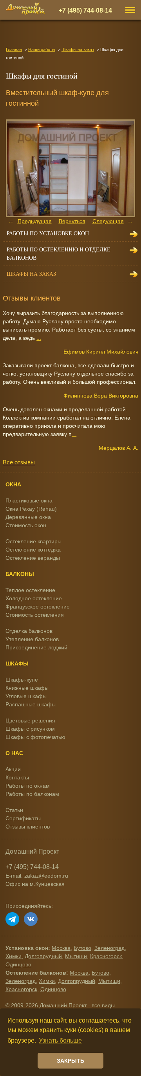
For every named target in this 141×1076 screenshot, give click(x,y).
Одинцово (18, 964)
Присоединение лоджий (36, 647)
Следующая (108, 221)
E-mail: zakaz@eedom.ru (36, 876)
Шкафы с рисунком (30, 729)
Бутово (82, 948)
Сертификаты (23, 818)
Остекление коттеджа (33, 549)
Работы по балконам (32, 794)
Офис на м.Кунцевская (35, 884)
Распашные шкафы (30, 704)
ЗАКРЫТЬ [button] (70, 1061)
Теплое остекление (30, 590)
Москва (61, 948)
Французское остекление (37, 606)
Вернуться (72, 221)
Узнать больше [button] (60, 1040)
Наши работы (41, 49)
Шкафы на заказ (77, 49)
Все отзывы (19, 462)
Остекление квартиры (33, 541)
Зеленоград (109, 948)
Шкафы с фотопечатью (35, 737)
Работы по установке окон (48, 233)
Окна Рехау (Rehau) (31, 509)
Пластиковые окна (28, 500)
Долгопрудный (43, 956)
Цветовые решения (30, 720)
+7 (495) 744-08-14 (85, 10)
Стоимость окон (25, 525)
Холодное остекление (33, 598)
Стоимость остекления (34, 615)
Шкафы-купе (21, 679)
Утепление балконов (32, 639)
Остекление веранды (32, 558)
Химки (13, 956)
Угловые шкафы (26, 696)
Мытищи (76, 956)
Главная (14, 49)
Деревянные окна (28, 517)
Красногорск (106, 956)
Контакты (17, 777)
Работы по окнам (27, 786)
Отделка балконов (28, 631)
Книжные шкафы (27, 688)
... (38, 338)
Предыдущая (35, 221)
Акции (13, 769)
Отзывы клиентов (27, 826)
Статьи (14, 810)
